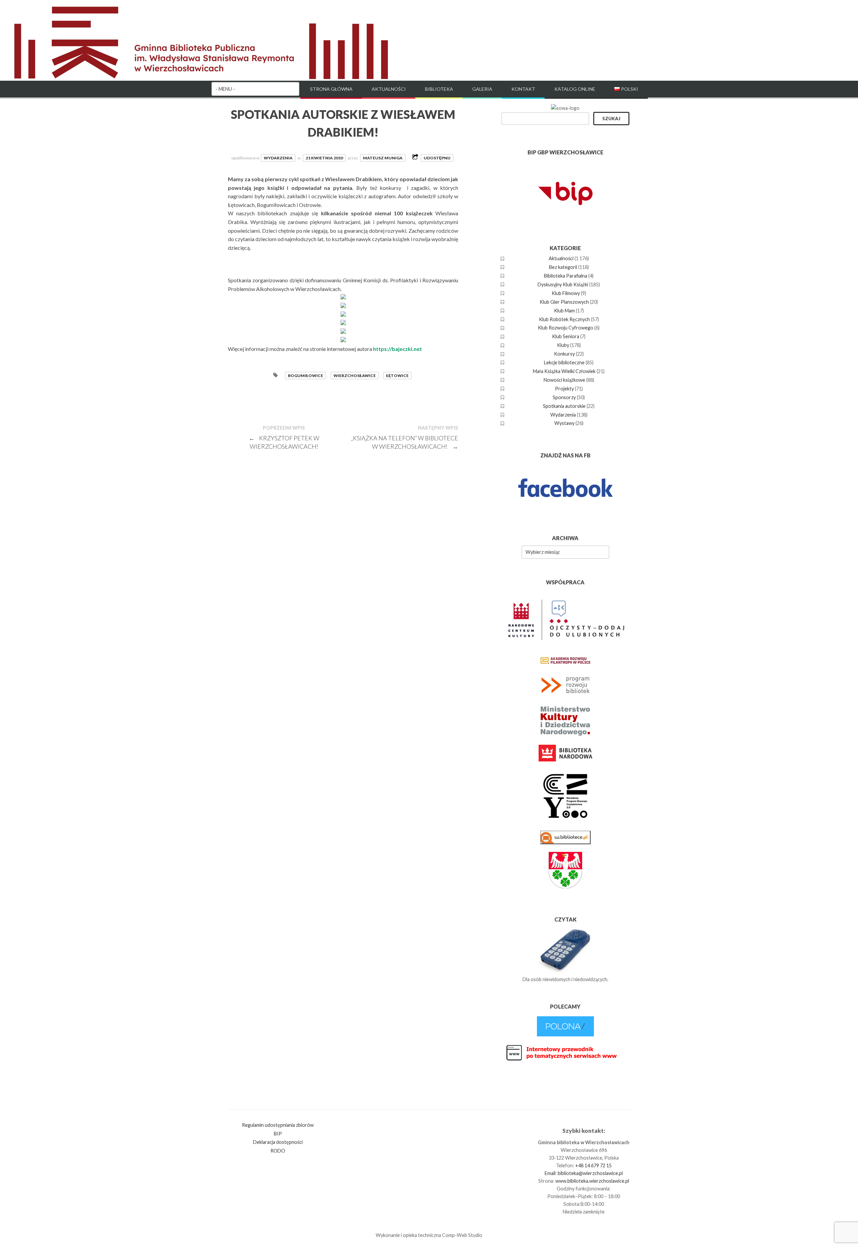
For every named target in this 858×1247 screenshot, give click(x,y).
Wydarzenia (278, 157)
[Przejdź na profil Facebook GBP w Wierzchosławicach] (565, 511)
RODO (277, 1151)
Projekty (564, 388)
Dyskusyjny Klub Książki (563, 284)
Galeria (482, 89)
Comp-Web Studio (462, 1235)
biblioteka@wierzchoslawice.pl (590, 1173)
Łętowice (397, 375)
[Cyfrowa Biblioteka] (565, 1034)
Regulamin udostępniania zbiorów (278, 1125)
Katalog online (574, 89)
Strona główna (331, 89)
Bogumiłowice (305, 375)
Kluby (563, 345)
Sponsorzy (564, 397)
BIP (278, 1133)
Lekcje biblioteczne (564, 362)
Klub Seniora (565, 336)
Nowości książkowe (564, 380)
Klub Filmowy (566, 293)
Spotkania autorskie (564, 406)
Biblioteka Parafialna (565, 276)
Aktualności (389, 89)
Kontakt (523, 89)
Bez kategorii (563, 267)
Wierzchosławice (354, 375)
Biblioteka (439, 89)
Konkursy (564, 354)
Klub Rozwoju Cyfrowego (565, 328)
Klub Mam (564, 310)
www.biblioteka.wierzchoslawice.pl (592, 1181)
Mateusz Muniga (383, 157)
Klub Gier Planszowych (564, 302)
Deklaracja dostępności (278, 1142)
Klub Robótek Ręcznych (564, 319)
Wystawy (564, 423)
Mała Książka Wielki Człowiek (564, 371)
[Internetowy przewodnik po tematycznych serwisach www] (565, 1059)
